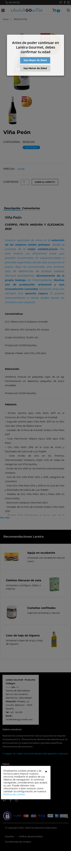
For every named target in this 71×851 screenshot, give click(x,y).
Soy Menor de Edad (35, 68)
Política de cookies (14, 794)
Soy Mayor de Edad (35, 60)
